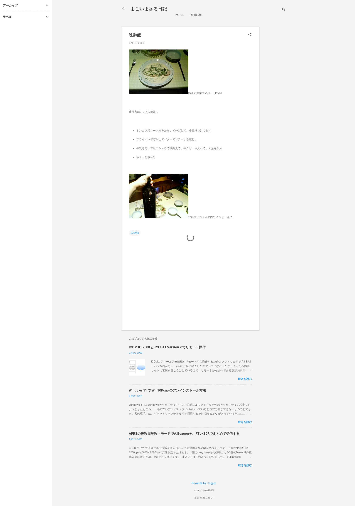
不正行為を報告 (204, 498)
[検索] (284, 10)
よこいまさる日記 (148, 8)
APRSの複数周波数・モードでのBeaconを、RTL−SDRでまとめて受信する (184, 433)
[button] (250, 34)
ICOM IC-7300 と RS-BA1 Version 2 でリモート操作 (167, 347)
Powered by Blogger (204, 483)
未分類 (135, 233)
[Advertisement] (293, 52)
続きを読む (245, 378)
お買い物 (196, 15)
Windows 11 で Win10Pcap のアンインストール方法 (167, 390)
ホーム (179, 15)
